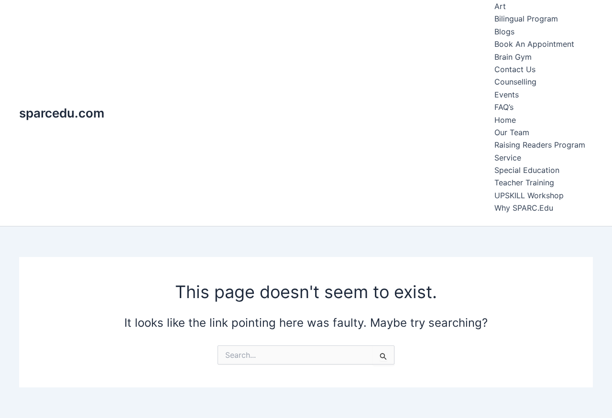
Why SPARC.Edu (523, 208)
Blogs (504, 31)
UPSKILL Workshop (529, 195)
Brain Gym (513, 57)
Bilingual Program (526, 18)
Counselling (515, 81)
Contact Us (515, 69)
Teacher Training (524, 182)
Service (507, 157)
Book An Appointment (534, 44)
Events (506, 94)
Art (500, 6)
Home (505, 120)
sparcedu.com (61, 113)
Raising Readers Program (539, 145)
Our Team (511, 132)
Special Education (526, 170)
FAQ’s (504, 107)
